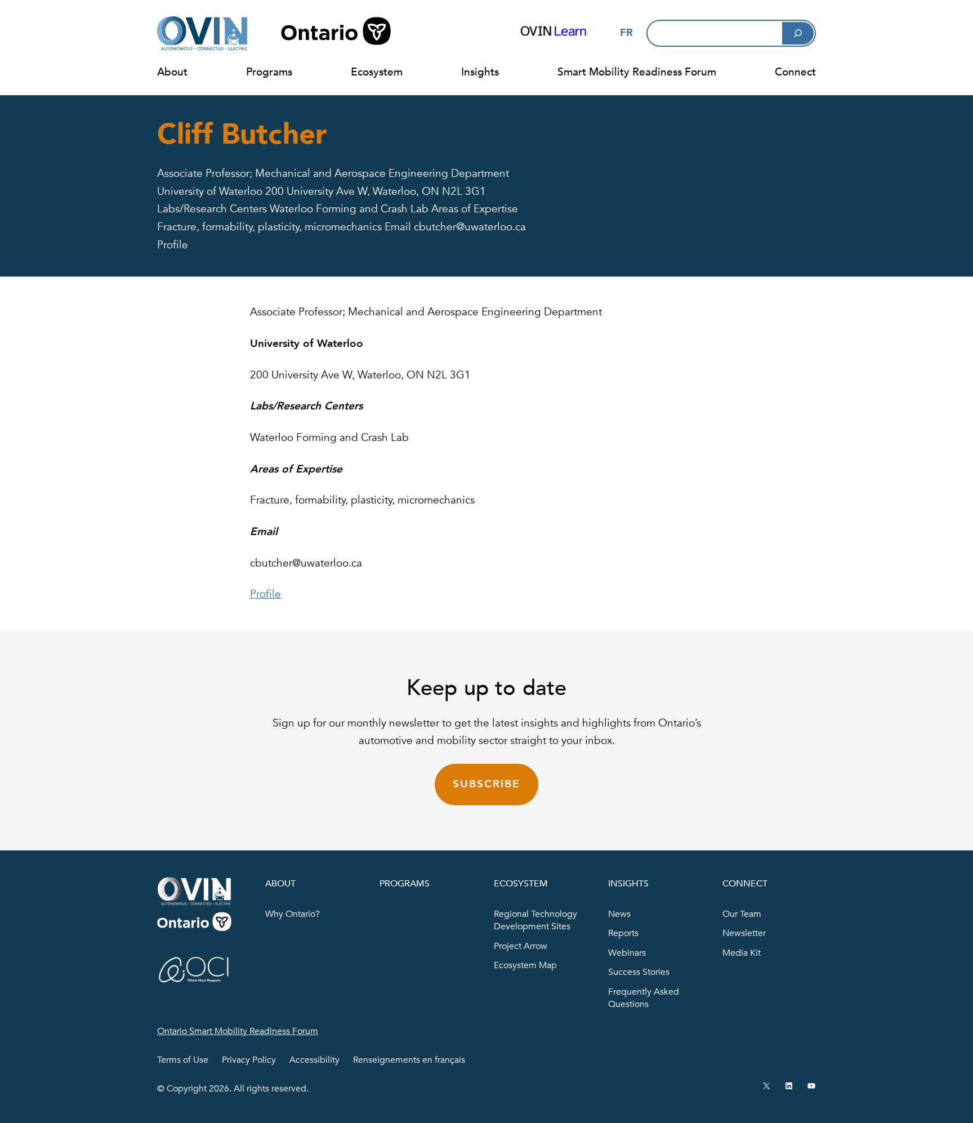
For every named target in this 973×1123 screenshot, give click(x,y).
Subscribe (486, 784)
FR (626, 32)
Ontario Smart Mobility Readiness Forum (237, 1031)
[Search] (798, 33)
